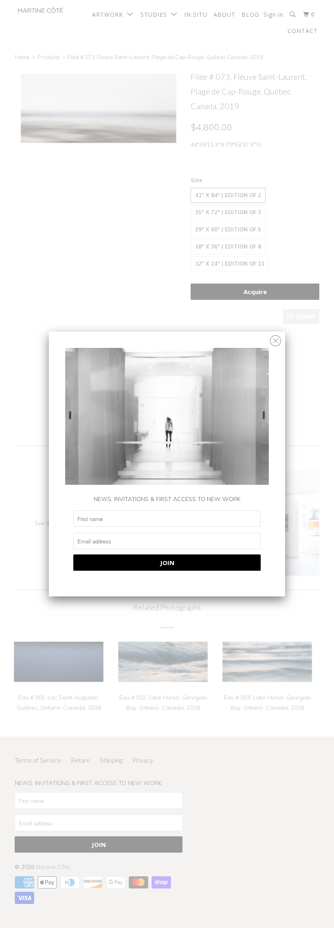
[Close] (275, 338)
